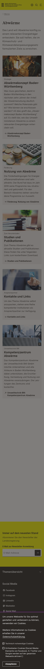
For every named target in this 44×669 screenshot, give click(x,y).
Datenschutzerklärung (14, 636)
